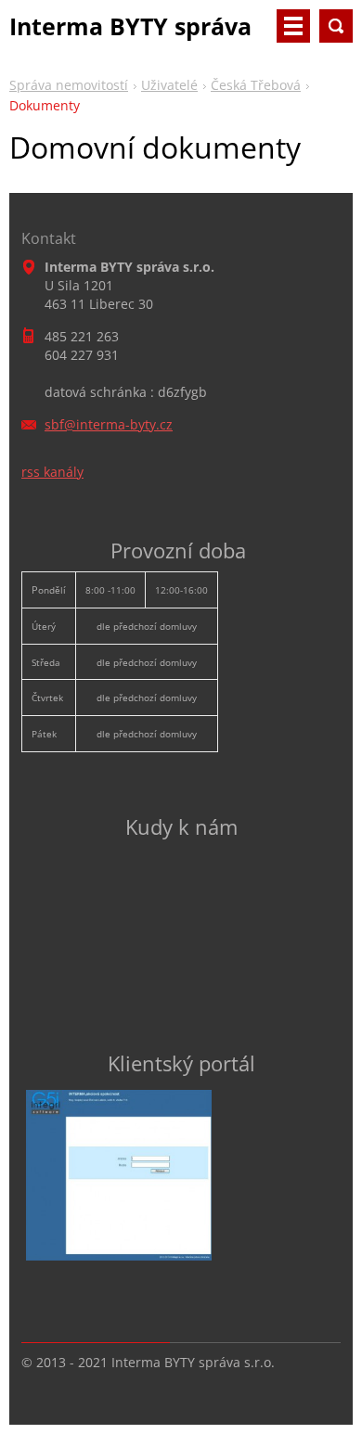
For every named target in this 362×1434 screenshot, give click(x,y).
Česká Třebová (256, 85)
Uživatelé (169, 85)
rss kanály (52, 471)
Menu (293, 26)
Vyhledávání (336, 26)
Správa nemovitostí (68, 85)
